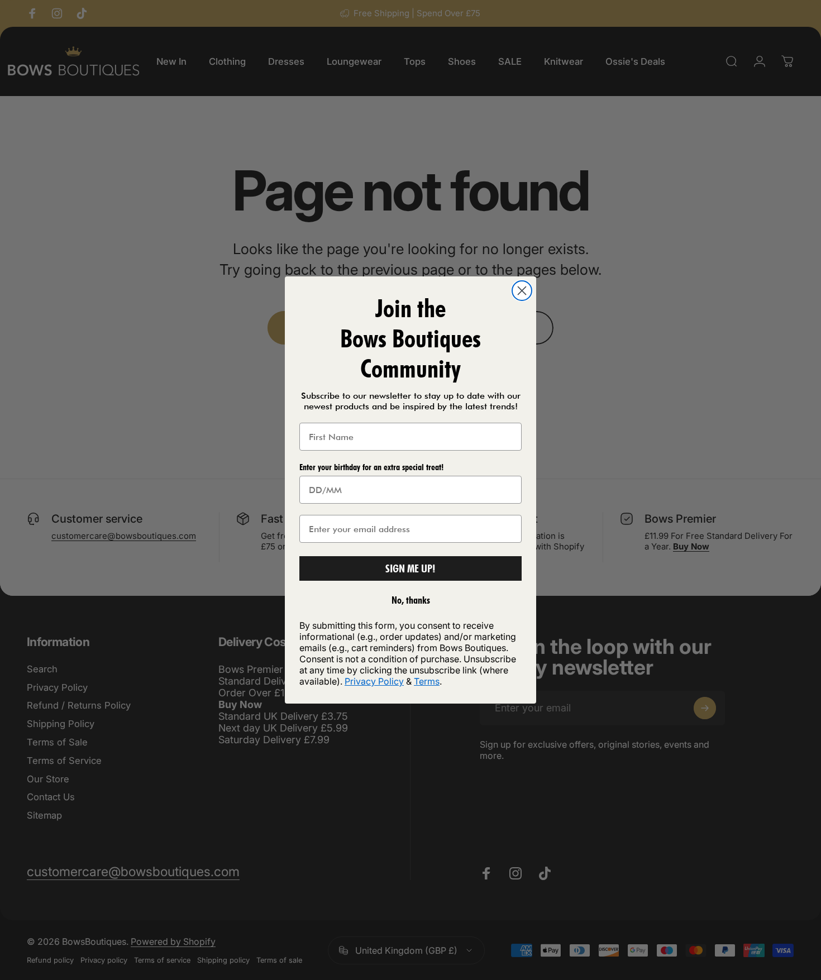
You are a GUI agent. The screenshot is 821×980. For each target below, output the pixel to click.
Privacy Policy (374, 681)
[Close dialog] (522, 290)
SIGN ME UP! (410, 568)
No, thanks (411, 600)
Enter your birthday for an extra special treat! (371, 467)
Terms (427, 681)
